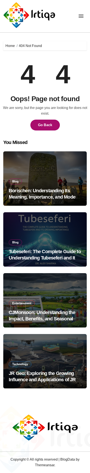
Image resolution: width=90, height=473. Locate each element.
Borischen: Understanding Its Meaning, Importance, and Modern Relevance (44, 197)
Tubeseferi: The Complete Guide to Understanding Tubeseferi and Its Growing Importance (45, 258)
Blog (15, 181)
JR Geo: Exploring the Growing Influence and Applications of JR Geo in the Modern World (42, 379)
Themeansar (44, 465)
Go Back (45, 125)
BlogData (67, 459)
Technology (20, 364)
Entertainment (21, 303)
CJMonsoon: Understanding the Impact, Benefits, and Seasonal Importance (42, 319)
